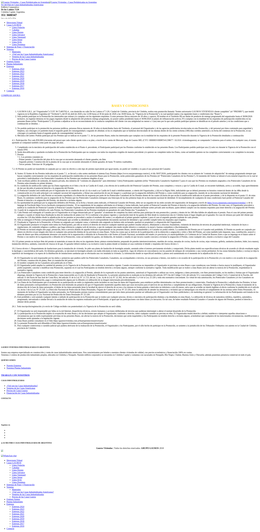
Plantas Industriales (14, 64)
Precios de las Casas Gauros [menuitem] (24, 497)
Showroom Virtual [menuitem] (14, 460)
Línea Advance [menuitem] (18, 472)
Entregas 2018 (18, 83)
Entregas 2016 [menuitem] (18, 526)
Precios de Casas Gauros (17, 390)
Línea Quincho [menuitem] (18, 465)
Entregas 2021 (18, 76)
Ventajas (10, 49)
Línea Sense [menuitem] (17, 477)
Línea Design (17, 32)
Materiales (16, 52)
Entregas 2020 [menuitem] (18, 516)
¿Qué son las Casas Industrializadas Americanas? (33, 54)
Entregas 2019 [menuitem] (18, 519)
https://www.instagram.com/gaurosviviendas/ (226, 203)
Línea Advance (18, 35)
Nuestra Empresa (13, 365)
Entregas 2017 (18, 86)
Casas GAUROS (13, 25)
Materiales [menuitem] (16, 489)
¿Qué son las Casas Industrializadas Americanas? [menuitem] (33, 492)
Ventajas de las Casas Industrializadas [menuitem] (28, 494)
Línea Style (17, 42)
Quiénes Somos (13, 61)
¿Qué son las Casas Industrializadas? (22, 386)
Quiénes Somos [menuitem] (13, 499)
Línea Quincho (18, 27)
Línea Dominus (18, 44)
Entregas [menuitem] (10, 504)
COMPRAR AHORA (10, 95)
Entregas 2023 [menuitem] (18, 509)
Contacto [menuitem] (10, 528)
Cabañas (15, 30)
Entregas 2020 (18, 78)
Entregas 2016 (18, 88)
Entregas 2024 (18, 69)
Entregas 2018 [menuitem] (18, 521)
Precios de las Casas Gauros (24, 59)
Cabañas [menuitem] (15, 467)
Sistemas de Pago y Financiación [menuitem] (20, 485)
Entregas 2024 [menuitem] (18, 506)
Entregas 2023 (18, 71)
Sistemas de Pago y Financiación (20, 47)
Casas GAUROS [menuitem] (13, 463)
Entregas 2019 (18, 81)
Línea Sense (17, 39)
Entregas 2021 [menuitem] (18, 514)
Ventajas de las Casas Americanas (20, 388)
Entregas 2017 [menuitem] (18, 524)
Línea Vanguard (19, 37)
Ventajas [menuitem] (10, 487)
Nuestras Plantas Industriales (18, 368)
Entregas (10, 66)
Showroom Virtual (14, 22)
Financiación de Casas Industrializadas (22, 393)
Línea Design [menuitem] (17, 470)
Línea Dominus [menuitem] (18, 482)
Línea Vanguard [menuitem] (19, 475)
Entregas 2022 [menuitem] (18, 511)
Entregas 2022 (18, 74)
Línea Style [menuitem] (17, 480)
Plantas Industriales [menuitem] (14, 502)
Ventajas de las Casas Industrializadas (28, 57)
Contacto (10, 91)
